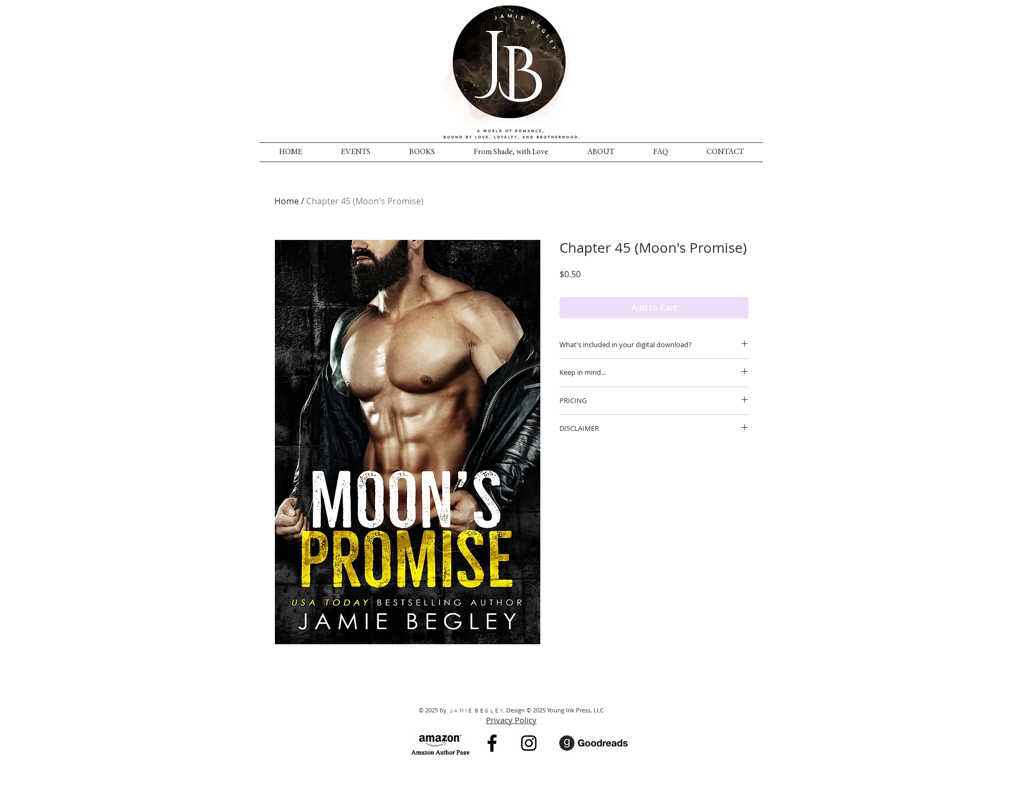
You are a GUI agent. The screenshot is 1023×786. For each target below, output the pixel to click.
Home (286, 201)
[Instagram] (528, 743)
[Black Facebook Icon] (492, 743)
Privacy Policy (511, 720)
